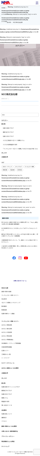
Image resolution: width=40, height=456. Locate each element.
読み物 (9, 22)
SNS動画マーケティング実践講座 (11, 343)
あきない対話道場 (6, 332)
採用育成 (19, 170)
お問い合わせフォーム (20, 281)
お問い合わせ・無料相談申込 (9, 431)
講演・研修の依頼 (6, 291)
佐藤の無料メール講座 (8, 313)
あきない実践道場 (6, 325)
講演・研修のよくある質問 (9, 426)
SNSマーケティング (7, 166)
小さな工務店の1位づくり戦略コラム (13, 140)
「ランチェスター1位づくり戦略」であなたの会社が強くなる (20, 149)
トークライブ (5, 358)
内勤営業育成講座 (6, 347)
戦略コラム (4, 398)
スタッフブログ (18, 166)
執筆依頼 (4, 310)
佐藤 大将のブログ (8, 136)
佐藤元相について (6, 414)
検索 (37, 115)
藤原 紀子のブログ (8, 132)
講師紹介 (4, 417)
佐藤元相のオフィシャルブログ (10, 387)
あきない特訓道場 (6, 336)
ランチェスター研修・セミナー (10, 295)
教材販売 (4, 306)
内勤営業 (12, 170)
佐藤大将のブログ (6, 394)
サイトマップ (5, 446)
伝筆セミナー (5, 350)
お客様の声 (4, 157)
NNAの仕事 (4, 288)
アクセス (4, 421)
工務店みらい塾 (6, 354)
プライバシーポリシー (8, 436)
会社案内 (4, 410)
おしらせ (4, 153)
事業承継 (5, 170)
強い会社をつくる (6, 405)
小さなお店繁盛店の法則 (10, 144)
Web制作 (4, 299)
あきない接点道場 (6, 329)
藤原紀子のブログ (6, 390)
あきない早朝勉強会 (7, 339)
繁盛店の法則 (5, 401)
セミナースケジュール (7, 363)
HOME (3, 8)
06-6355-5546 (9, 274)
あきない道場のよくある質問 (9, 368)
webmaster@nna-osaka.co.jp (15, 276)
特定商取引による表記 (8, 441)
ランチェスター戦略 (29, 166)
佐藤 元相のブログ (8, 128)
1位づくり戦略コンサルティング (10, 302)
